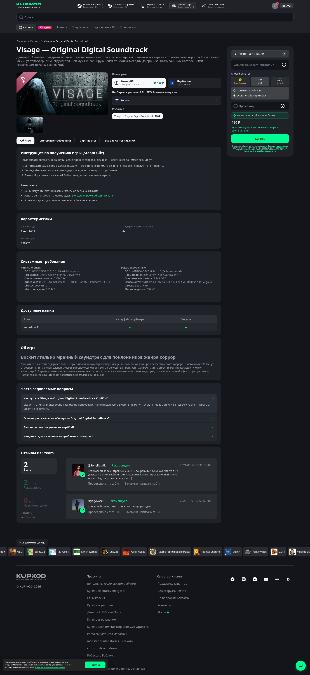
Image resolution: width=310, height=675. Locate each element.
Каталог (35, 41)
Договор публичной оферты (254, 148)
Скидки (45, 27)
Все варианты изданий (120, 140)
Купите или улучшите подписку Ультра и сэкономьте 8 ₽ (255, 129)
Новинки (61, 27)
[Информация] (284, 65)
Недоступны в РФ (104, 27)
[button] (260, 53)
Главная (21, 41)
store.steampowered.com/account (92, 195)
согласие (280, 148)
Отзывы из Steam (37, 452)
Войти (286, 6)
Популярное (80, 27)
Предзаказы (128, 27)
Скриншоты (88, 140)
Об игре (25, 140)
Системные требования (55, 140)
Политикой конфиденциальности (260, 151)
